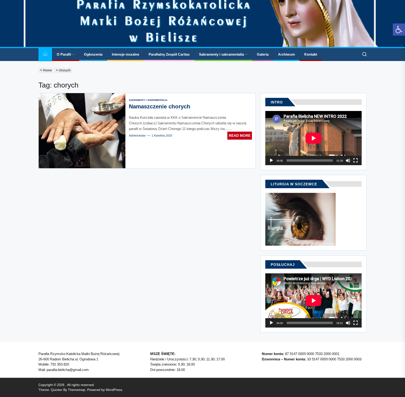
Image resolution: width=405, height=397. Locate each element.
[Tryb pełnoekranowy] (355, 160)
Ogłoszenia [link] (93, 54)
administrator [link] (137, 135)
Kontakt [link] (310, 54)
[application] (313, 138)
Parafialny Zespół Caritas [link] (169, 54)
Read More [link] (240, 135)
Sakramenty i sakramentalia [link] (221, 54)
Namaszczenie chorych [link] (159, 106)
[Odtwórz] (271, 160)
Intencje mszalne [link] (125, 54)
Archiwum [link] (286, 54)
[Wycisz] (348, 160)
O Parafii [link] (64, 54)
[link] (399, 29)
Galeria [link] (263, 54)
